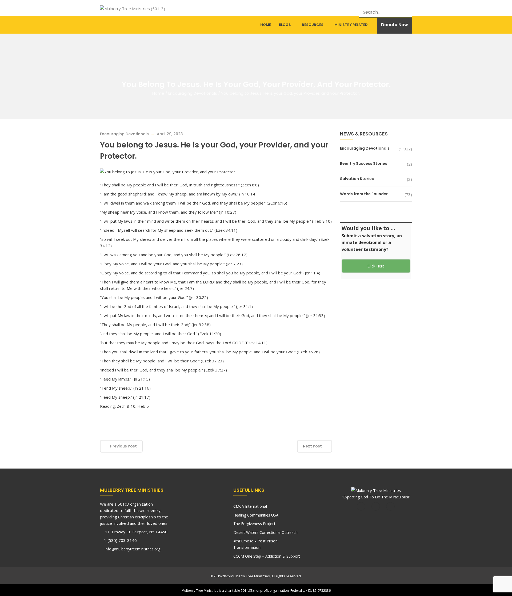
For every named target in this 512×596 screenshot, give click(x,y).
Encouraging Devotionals (192, 93)
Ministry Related (351, 24)
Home (265, 24)
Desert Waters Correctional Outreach (265, 532)
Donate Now (394, 25)
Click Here (376, 266)
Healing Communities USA (255, 515)
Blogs (285, 24)
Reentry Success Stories (363, 163)
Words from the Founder (364, 194)
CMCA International (250, 506)
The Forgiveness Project (254, 523)
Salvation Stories (357, 178)
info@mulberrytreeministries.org (132, 548)
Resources (312, 24)
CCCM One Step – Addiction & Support (266, 556)
